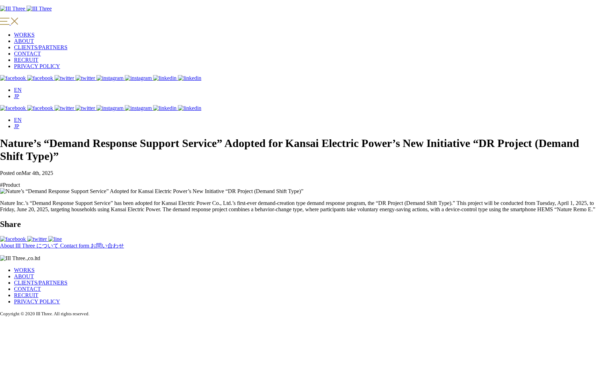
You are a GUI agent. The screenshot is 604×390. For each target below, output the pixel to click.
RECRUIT (26, 60)
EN (18, 90)
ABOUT (24, 41)
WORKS (24, 35)
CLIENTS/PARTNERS (40, 47)
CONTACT (27, 54)
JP (16, 96)
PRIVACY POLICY (37, 66)
